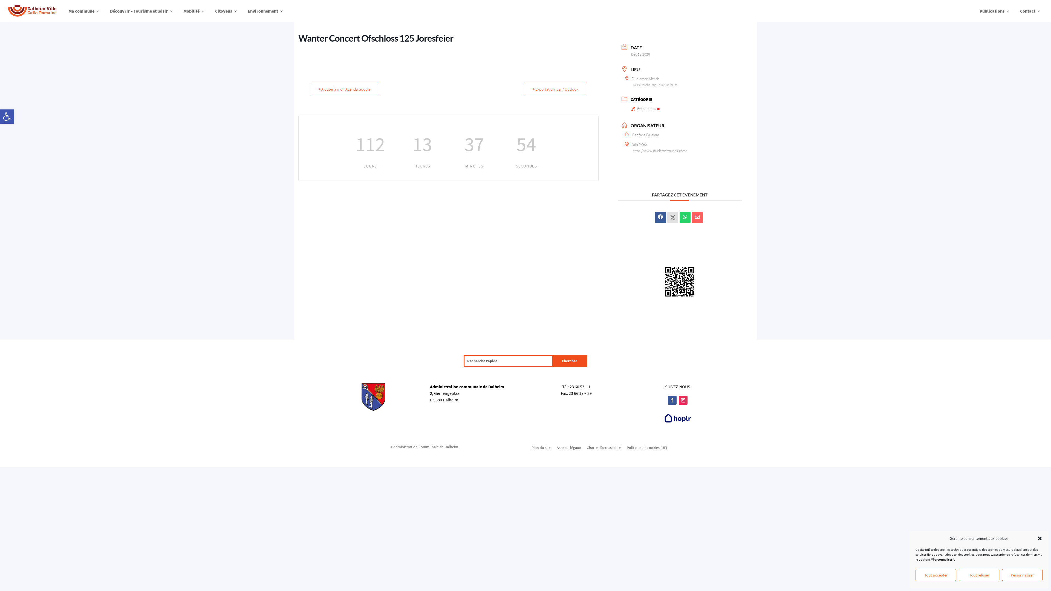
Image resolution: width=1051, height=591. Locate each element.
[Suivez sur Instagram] (683, 400)
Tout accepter (936, 575)
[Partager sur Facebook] (660, 217)
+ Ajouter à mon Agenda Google (344, 89)
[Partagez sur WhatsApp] (685, 217)
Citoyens (223, 11)
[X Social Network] (672, 217)
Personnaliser (1022, 575)
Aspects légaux (569, 447)
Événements (646, 108)
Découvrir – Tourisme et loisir (139, 11)
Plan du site (541, 447)
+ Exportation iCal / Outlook (555, 89)
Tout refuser (979, 575)
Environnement (263, 11)
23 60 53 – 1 (580, 386)
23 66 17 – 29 (580, 393)
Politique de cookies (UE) (647, 447)
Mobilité (191, 11)
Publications (992, 11)
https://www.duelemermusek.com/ (660, 150)
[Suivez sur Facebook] (672, 400)
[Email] (697, 217)
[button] (7, 116)
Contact (1027, 11)
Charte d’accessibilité (604, 447)
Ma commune (81, 11)
